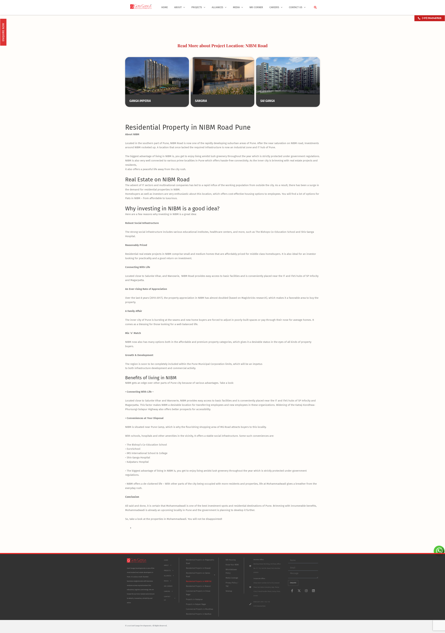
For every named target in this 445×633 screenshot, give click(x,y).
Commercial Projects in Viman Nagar (198, 593)
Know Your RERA (232, 565)
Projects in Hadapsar (194, 599)
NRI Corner (256, 7)
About (178, 7)
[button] (315, 7)
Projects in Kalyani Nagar (196, 604)
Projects (196, 7)
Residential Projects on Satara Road (198, 575)
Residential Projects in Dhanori (198, 586)
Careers (274, 7)
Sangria (201, 101)
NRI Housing (231, 560)
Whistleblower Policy (231, 571)
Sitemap (229, 591)
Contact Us (295, 7)
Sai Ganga (267, 101)
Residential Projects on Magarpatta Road (200, 561)
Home (164, 7)
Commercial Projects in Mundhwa (199, 609)
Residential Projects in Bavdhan (198, 614)
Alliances (217, 7)
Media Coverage (232, 578)
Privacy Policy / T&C (232, 584)
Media (236, 7)
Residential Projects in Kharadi (198, 568)
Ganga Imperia (140, 101)
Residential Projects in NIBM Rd (198, 581)
